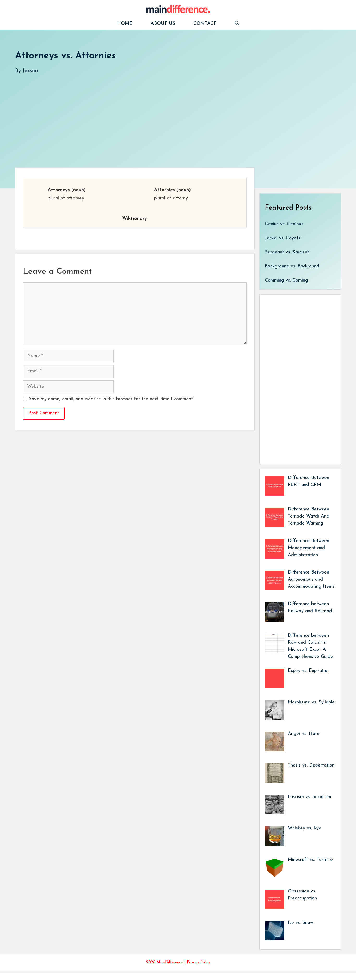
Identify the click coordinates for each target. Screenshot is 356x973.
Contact (204, 23)
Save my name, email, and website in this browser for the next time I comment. (111, 399)
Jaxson (30, 71)
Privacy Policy (198, 962)
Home (124, 23)
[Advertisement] (171, 115)
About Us (163, 23)
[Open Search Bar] (236, 24)
